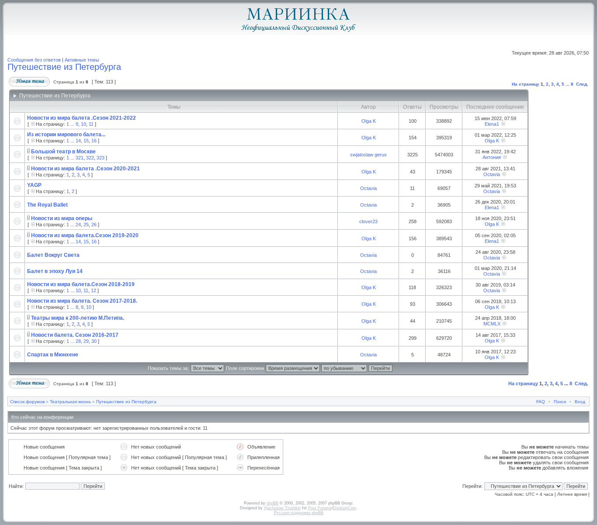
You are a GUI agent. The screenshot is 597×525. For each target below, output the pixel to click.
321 (79, 157)
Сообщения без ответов (34, 59)
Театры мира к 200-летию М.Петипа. (77, 318)
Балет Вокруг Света (53, 255)
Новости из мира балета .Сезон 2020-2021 (85, 169)
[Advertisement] (557, 233)
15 (86, 140)
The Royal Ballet (47, 205)
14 (78, 140)
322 (90, 157)
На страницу (525, 84)
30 (94, 341)
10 (83, 124)
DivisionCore (344, 508)
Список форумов (27, 401)
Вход (580, 401)
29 (86, 341)
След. (582, 84)
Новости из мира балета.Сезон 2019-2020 (85, 235)
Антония (491, 157)
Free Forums (320, 508)
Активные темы (82, 59)
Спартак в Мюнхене (52, 355)
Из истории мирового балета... (66, 134)
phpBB (272, 503)
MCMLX (491, 323)
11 (91, 124)
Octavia (491, 174)
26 (94, 224)
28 (78, 341)
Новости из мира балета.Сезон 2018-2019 (81, 284)
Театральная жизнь (70, 401)
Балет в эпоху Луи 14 (55, 271)
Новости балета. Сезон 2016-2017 (74, 335)
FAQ (540, 401)
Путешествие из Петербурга (64, 67)
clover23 (368, 221)
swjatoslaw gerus (368, 154)
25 (86, 224)
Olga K (368, 121)
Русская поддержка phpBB (298, 513)
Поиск (560, 401)
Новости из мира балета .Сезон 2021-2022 (81, 118)
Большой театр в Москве (63, 152)
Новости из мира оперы (61, 218)
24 (78, 224)
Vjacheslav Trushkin (282, 508)
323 (100, 157)
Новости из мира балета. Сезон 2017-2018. (82, 301)
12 (93, 290)
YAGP (34, 185)
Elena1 (492, 124)
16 (94, 140)
